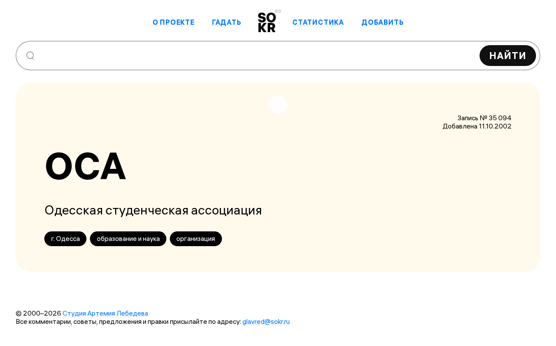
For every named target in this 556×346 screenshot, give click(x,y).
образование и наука (128, 238)
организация (195, 238)
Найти (507, 55)
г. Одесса (65, 238)
